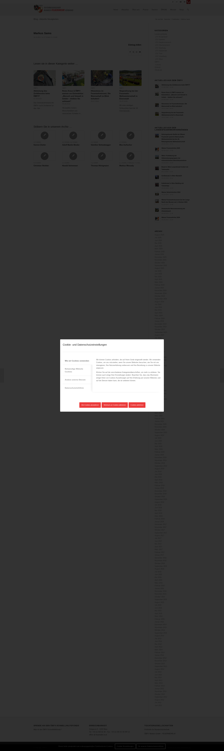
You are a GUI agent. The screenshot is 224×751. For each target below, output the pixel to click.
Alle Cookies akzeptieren (90, 405)
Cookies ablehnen (137, 405)
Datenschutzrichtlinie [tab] (74, 388)
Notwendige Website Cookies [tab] (74, 370)
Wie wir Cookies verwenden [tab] (77, 361)
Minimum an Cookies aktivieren (115, 405)
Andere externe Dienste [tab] (75, 380)
